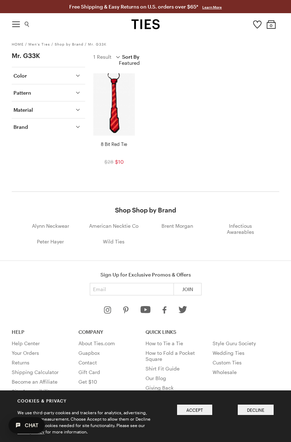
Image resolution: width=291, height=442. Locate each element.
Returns (20, 362)
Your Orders (25, 353)
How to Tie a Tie (164, 343)
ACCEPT (194, 409)
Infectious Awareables (240, 229)
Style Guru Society (234, 343)
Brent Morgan (177, 226)
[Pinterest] (126, 312)
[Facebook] (165, 312)
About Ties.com (96, 343)
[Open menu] (16, 22)
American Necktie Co (113, 226)
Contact (87, 362)
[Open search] (27, 22)
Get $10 (87, 382)
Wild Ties (114, 241)
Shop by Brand (69, 44)
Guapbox (89, 353)
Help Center (26, 343)
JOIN (187, 289)
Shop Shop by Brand (145, 210)
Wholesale (225, 372)
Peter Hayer (50, 241)
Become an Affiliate (34, 382)
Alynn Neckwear (50, 226)
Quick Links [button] (161, 332)
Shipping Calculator (35, 372)
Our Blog (156, 378)
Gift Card (89, 372)
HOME (18, 44)
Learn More (212, 7)
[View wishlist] (257, 23)
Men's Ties (39, 44)
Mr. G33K (97, 44)
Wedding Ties (229, 353)
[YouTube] (146, 312)
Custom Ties (227, 362)
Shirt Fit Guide (163, 368)
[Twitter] (183, 312)
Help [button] (18, 332)
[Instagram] (108, 312)
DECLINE (255, 409)
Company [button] (90, 332)
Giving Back (160, 388)
